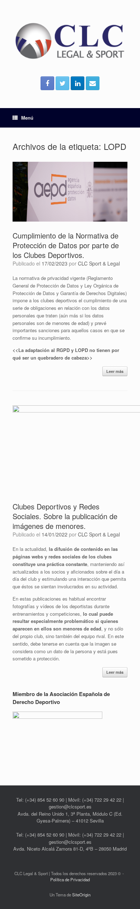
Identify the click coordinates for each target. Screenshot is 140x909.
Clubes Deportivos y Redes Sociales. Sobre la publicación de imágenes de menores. (65, 516)
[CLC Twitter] (62, 83)
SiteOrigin (81, 894)
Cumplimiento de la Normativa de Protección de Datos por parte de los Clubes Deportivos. (66, 245)
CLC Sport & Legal (99, 263)
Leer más (114, 371)
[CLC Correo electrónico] (92, 83)
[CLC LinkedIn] (77, 83)
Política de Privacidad (70, 879)
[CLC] (70, 41)
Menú (27, 117)
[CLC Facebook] (47, 83)
